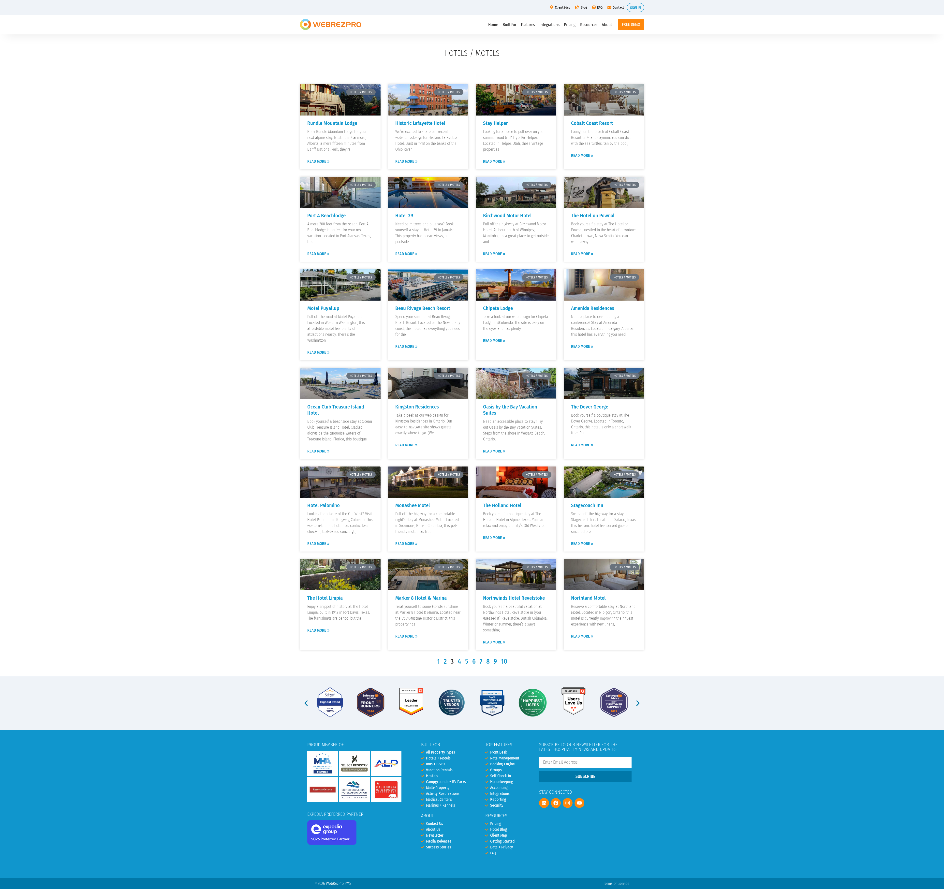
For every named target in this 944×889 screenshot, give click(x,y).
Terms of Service (616, 883)
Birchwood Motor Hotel (507, 216)
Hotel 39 (404, 216)
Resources (588, 24)
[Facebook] (556, 803)
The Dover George (589, 407)
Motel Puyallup (323, 308)
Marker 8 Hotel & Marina (421, 598)
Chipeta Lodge (498, 308)
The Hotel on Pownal (593, 216)
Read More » (318, 161)
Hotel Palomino (323, 505)
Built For (509, 24)
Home (493, 24)
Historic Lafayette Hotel (420, 123)
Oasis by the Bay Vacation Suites (510, 410)
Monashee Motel (412, 505)
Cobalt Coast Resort (592, 123)
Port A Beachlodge (326, 216)
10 (504, 661)
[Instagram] (568, 803)
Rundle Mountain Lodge (332, 123)
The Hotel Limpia (325, 598)
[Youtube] (579, 803)
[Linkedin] (544, 803)
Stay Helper (495, 123)
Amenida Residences (592, 308)
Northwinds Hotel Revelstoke (514, 598)
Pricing (569, 24)
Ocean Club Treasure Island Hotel (335, 410)
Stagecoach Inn (587, 505)
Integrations (550, 24)
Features (528, 24)
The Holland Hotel (502, 505)
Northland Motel (588, 598)
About (607, 24)
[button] (306, 703)
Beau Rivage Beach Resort (422, 308)
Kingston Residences (417, 407)
